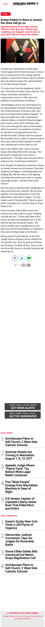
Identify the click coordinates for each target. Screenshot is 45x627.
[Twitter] (22, 258)
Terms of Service (24, 616)
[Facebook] (15, 258)
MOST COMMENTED (9, 515)
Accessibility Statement (22, 618)
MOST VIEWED (6, 433)
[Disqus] (22, 302)
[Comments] (29, 258)
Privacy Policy (36, 616)
